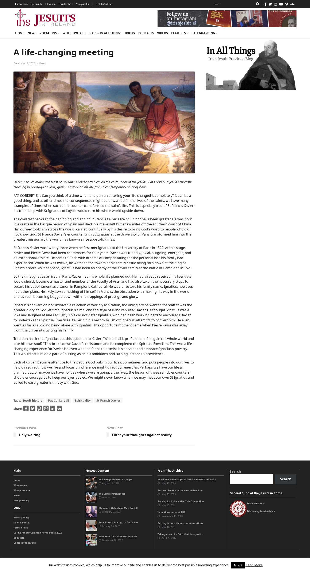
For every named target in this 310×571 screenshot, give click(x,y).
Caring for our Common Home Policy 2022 (37, 532)
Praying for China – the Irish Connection (181, 501)
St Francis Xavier (108, 400)
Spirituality (36, 4)
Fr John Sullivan (104, 4)
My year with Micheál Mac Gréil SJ (118, 508)
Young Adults (82, 4)
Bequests (18, 537)
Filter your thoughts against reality (142, 435)
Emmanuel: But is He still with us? (118, 536)
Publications (21, 4)
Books (130, 33)
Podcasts (146, 33)
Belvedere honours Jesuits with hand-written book (187, 479)
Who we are (20, 485)
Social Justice (65, 4)
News (32, 33)
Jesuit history (32, 400)
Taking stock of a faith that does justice (180, 534)
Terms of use (20, 527)
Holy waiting (29, 435)
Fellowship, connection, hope (115, 479)
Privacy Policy (21, 517)
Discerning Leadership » (261, 511)
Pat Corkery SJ (58, 400)
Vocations (49, 33)
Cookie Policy (21, 522)
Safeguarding (204, 33)
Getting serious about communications (180, 523)
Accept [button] (238, 565)
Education (50, 4)
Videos (162, 33)
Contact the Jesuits (24, 542)
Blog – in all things (105, 33)
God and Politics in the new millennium (180, 490)
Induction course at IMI (171, 512)
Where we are (74, 33)
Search (235, 471)
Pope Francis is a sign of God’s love (118, 522)
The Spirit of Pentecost (112, 493)
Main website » (256, 503)
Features (179, 33)
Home (19, 33)
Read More (254, 565)
